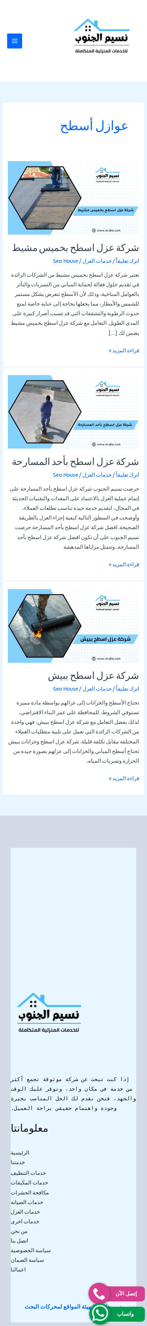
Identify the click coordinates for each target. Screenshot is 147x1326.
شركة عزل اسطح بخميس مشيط (75, 249)
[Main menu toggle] (14, 41)
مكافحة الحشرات (30, 1192)
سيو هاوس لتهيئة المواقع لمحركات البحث (73, 1306)
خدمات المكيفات (29, 1182)
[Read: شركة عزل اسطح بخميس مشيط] (73, 197)
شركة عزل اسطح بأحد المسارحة (75, 463)
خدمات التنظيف (28, 1173)
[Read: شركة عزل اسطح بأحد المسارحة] (73, 411)
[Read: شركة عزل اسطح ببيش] (73, 625)
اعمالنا (18, 1269)
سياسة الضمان (27, 1260)
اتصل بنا (19, 1241)
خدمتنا (18, 1162)
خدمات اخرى (25, 1221)
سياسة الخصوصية (31, 1250)
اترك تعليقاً (127, 261)
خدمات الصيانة (27, 1202)
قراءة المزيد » (124, 349)
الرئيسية (20, 1153)
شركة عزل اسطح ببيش (93, 677)
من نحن (19, 1231)
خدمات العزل (97, 261)
